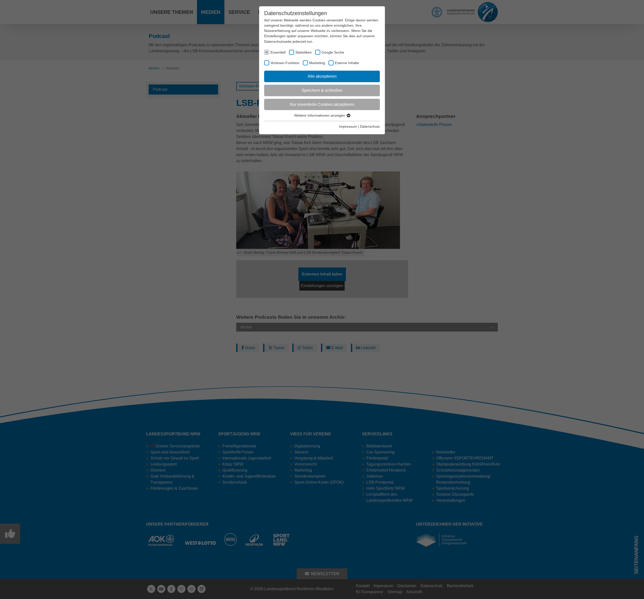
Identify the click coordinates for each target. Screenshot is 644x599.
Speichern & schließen (322, 90)
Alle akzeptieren (322, 76)
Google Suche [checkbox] (332, 52)
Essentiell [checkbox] (278, 52)
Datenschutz (370, 126)
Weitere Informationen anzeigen (320, 115)
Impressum (348, 126)
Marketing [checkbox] (317, 63)
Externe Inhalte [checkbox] (347, 63)
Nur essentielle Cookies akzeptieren (322, 104)
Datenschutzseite (278, 41)
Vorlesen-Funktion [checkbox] (284, 63)
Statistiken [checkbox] (303, 52)
